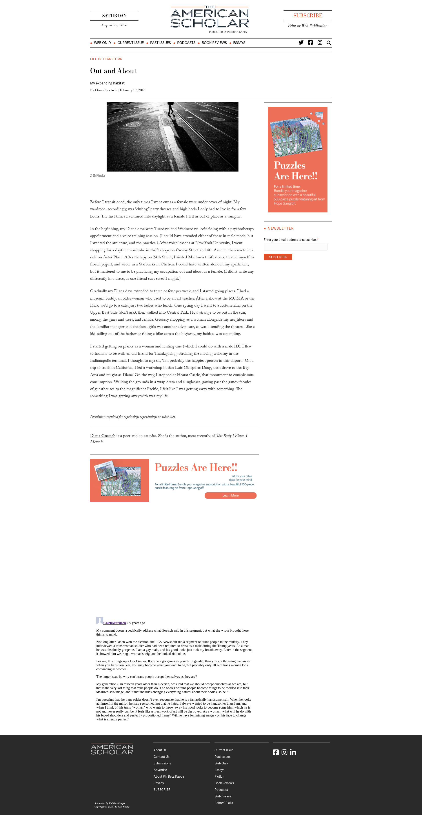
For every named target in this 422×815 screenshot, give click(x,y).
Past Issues (160, 43)
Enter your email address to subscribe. (291, 240)
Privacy (159, 783)
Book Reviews (214, 43)
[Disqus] (175, 557)
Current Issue (131, 43)
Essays (239, 43)
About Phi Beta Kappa (169, 776)
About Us (159, 750)
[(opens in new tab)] (174, 480)
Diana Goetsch (106, 91)
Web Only (102, 43)
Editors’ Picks (224, 803)
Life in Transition (106, 59)
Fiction (219, 776)
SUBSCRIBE (162, 790)
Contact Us (161, 757)
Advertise (160, 770)
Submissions (162, 763)
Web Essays (223, 796)
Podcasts (186, 43)
